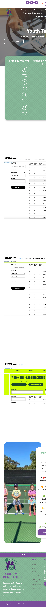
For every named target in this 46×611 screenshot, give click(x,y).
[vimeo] (36, 2)
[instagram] (32, 2)
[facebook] (28, 2)
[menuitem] (23, 9)
